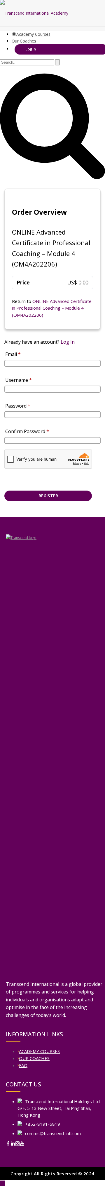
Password (17, 406)
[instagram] (17, 1144)
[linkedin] (12, 1144)
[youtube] (22, 1144)
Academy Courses (33, 34)
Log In (68, 342)
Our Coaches (24, 41)
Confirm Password (27, 431)
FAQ (23, 1065)
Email (13, 354)
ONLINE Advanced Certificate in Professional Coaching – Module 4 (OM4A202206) (52, 308)
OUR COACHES (34, 1058)
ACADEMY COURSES (39, 1051)
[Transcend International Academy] (52, 13)
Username (18, 380)
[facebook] (8, 1144)
